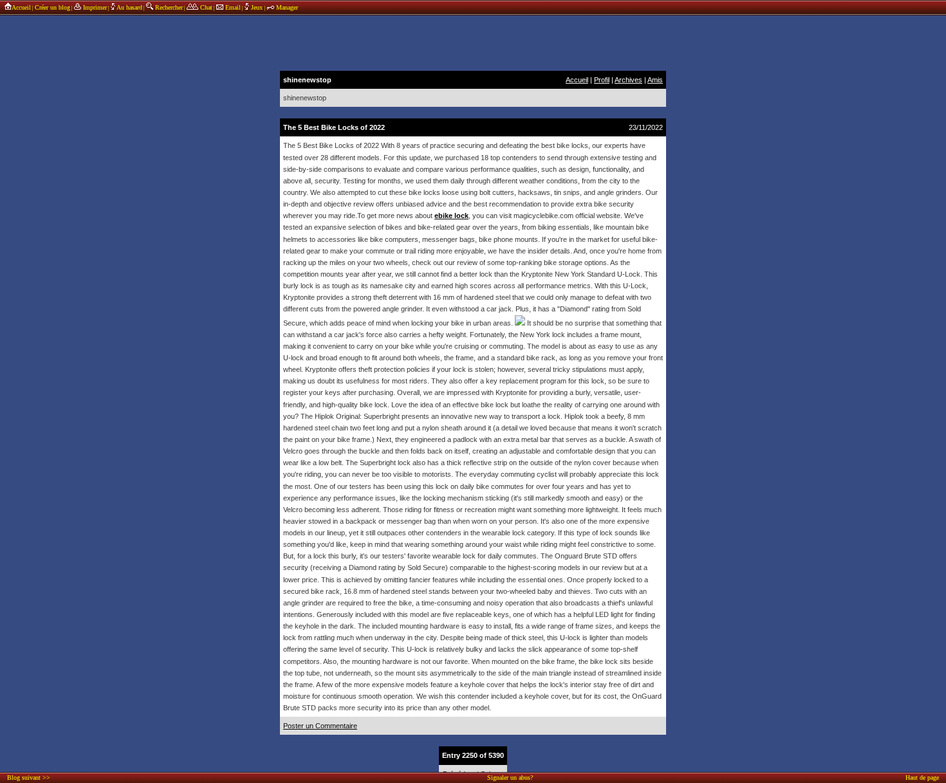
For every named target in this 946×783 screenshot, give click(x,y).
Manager (286, 7)
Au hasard (128, 7)
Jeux (256, 7)
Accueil (21, 7)
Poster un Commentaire (320, 726)
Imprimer (94, 7)
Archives (628, 80)
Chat (205, 7)
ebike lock (451, 215)
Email (232, 7)
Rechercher (168, 7)
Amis (655, 80)
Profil (601, 80)
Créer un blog (52, 7)
